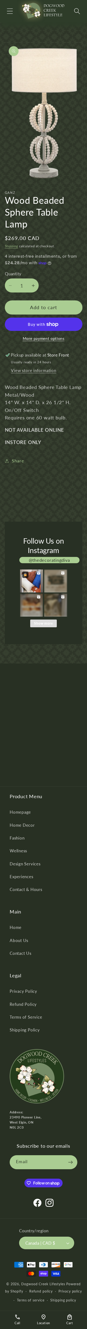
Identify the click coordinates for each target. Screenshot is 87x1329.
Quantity (13, 273)
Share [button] (18, 460)
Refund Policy (23, 1004)
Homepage (20, 812)
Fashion (17, 837)
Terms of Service (26, 1017)
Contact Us (20, 953)
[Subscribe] (70, 1162)
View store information (33, 370)
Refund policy (41, 1291)
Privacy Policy (23, 991)
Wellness (18, 850)
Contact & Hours (26, 889)
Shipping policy (63, 1300)
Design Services (25, 863)
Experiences (21, 876)
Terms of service (30, 1300)
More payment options (44, 338)
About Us (19, 940)
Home (16, 927)
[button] (10, 11)
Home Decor (22, 825)
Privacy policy (70, 1291)
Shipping (11, 246)
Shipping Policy (25, 1029)
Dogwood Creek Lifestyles (43, 1284)
